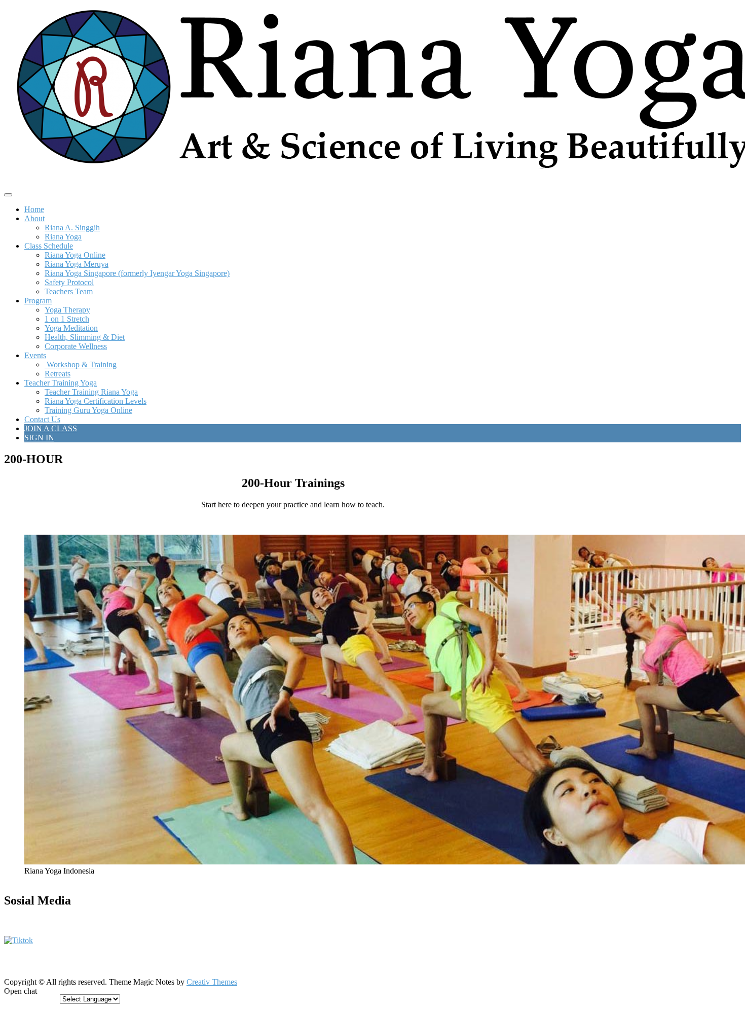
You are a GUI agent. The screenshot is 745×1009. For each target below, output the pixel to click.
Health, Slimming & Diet (85, 337)
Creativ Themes (212, 982)
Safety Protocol (69, 282)
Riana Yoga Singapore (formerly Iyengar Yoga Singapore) (137, 273)
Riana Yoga (63, 236)
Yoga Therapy (67, 309)
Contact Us (42, 419)
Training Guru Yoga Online (88, 410)
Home (34, 209)
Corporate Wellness (76, 346)
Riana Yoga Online (75, 255)
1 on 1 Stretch (67, 319)
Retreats (57, 373)
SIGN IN (39, 437)
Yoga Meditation (71, 328)
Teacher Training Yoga (60, 382)
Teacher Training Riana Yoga (91, 392)
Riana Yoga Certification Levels (95, 401)
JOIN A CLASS (50, 428)
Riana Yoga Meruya (76, 264)
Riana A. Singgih (72, 227)
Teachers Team (69, 291)
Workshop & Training (81, 364)
